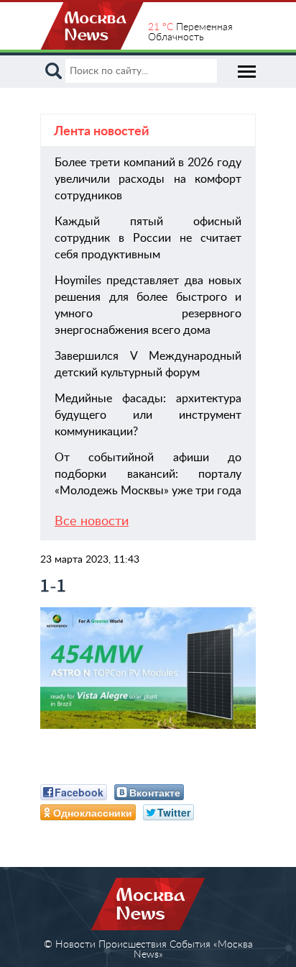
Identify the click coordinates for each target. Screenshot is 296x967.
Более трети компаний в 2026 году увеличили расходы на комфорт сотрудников (148, 179)
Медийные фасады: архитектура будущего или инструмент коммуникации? (148, 415)
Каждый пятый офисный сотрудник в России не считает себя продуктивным (148, 238)
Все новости (92, 521)
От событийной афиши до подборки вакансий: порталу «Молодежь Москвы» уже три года (148, 474)
